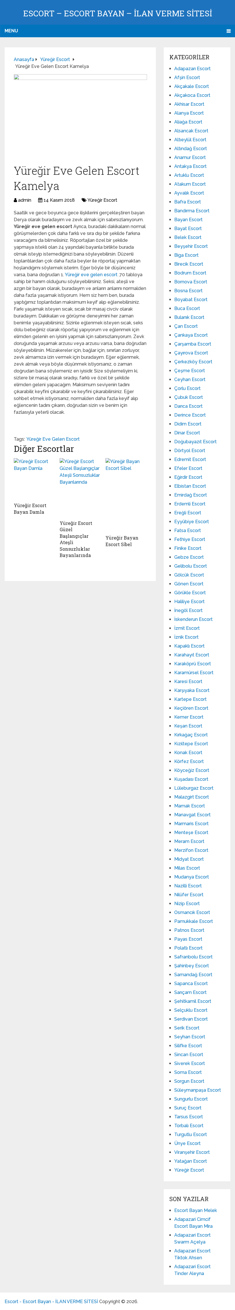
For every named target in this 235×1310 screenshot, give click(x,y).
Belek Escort (187, 237)
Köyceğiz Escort (191, 770)
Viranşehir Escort (192, 1152)
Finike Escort (187, 548)
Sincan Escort (188, 1054)
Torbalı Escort (188, 1125)
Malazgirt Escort (191, 797)
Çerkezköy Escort (193, 361)
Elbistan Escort (190, 486)
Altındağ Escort (190, 148)
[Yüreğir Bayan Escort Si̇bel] (126, 495)
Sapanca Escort (191, 983)
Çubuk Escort (188, 397)
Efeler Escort (188, 468)
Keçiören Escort (191, 708)
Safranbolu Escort (193, 957)
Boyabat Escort (190, 299)
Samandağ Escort (193, 974)
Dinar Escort (187, 433)
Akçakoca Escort (192, 95)
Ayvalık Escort (189, 193)
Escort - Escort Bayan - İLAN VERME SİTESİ (51, 1301)
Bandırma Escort (191, 210)
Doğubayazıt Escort (195, 441)
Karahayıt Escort (191, 655)
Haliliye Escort (189, 601)
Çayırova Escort (191, 353)
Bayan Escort (188, 219)
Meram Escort (189, 841)
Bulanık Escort (189, 317)
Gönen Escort (188, 584)
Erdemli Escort (189, 504)
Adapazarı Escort (192, 68)
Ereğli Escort (187, 512)
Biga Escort (186, 255)
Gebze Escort (189, 557)
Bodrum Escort (190, 273)
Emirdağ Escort (190, 495)
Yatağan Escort (190, 1161)
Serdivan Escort (191, 1019)
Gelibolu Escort (190, 566)
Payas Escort (188, 939)
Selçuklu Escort (190, 1010)
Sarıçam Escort (190, 992)
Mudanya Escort (191, 877)
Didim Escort (187, 424)
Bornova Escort (190, 282)
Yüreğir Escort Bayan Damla (30, 508)
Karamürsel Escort (194, 672)
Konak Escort (188, 752)
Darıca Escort (188, 406)
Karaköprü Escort (192, 663)
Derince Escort (190, 415)
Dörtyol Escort (189, 450)
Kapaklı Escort (189, 646)
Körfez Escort (189, 761)
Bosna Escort (188, 290)
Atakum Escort (190, 184)
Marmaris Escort (191, 823)
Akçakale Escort (191, 86)
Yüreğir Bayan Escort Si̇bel (121, 541)
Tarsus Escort (188, 1116)
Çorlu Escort (187, 388)
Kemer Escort (188, 717)
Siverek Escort (189, 1063)
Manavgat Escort (192, 814)
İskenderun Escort (193, 619)
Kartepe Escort (190, 699)
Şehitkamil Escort (192, 1001)
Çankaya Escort (191, 335)
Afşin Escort (187, 77)
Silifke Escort (188, 1045)
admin (24, 200)
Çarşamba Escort (192, 344)
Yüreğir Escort (102, 200)
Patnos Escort (189, 930)
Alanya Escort (189, 113)
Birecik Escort (188, 264)
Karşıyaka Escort (191, 690)
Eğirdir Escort (188, 477)
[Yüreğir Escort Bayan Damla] (34, 478)
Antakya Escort (190, 166)
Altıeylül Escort (190, 139)
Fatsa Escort (187, 530)
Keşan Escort (188, 726)
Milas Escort (187, 868)
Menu (11, 31)
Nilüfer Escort (188, 894)
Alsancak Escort (191, 131)
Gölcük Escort (189, 575)
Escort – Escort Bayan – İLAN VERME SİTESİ (117, 13)
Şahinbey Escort (191, 965)
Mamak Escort (189, 806)
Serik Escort (186, 1028)
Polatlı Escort (188, 948)
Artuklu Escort (189, 175)
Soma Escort (188, 1072)
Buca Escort (187, 308)
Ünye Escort (187, 1143)
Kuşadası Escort (191, 779)
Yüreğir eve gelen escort (92, 274)
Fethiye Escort (189, 539)
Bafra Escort (187, 202)
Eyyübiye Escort (191, 521)
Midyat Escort (189, 859)
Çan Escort (186, 326)
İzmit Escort (187, 628)
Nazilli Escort (188, 886)
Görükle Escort (190, 592)
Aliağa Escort (188, 122)
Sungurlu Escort (191, 1099)
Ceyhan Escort (189, 379)
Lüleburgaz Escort (194, 788)
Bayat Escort (188, 228)
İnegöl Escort (188, 610)
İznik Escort (186, 637)
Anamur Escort (190, 157)
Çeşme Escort (189, 370)
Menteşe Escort (191, 832)
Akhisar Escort (189, 104)
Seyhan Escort (189, 1037)
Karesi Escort (188, 681)
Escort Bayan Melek (195, 1210)
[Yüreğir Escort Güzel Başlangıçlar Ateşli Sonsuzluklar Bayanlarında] (80, 487)
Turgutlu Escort (190, 1134)
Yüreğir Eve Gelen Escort (53, 439)
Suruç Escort (187, 1108)
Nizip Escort (187, 903)
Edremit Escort (190, 459)
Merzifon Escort (191, 850)
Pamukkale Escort (193, 921)
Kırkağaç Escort (191, 735)
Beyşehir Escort (191, 246)
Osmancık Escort (192, 912)
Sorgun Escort (189, 1081)
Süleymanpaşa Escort (197, 1090)
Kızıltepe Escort (191, 743)
